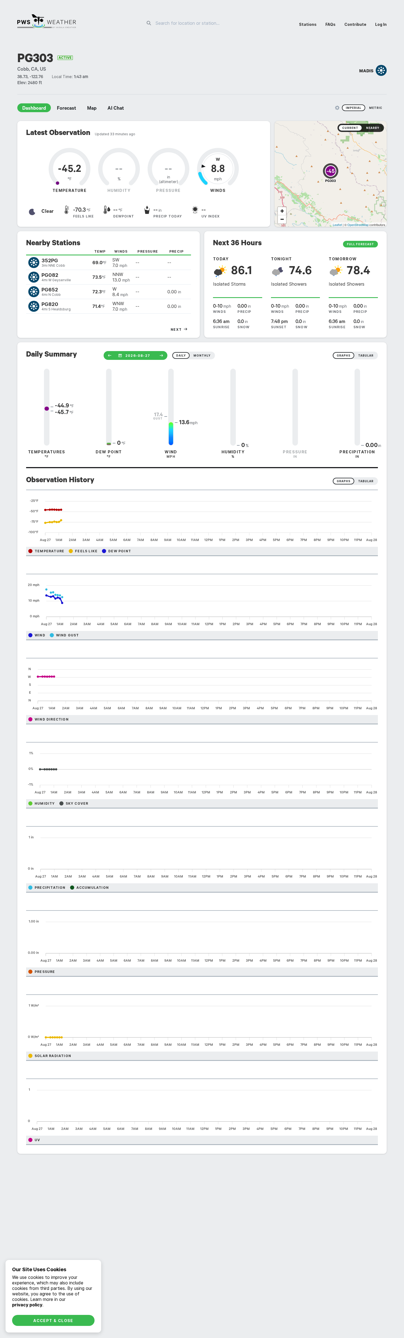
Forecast (66, 109)
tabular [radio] (365, 355)
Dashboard (34, 109)
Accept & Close (53, 1320)
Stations (308, 24)
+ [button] (282, 211)
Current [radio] (350, 127)
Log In (381, 24)
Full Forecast (360, 244)
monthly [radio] (202, 355)
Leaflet (337, 224)
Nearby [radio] (372, 127)
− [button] (282, 219)
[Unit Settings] (337, 108)
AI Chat (115, 109)
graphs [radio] (343, 355)
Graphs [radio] (343, 481)
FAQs (330, 24)
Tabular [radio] (365, 481)
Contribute (355, 24)
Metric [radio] (375, 107)
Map (91, 109)
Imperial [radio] (353, 107)
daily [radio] (181, 355)
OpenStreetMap (358, 224)
